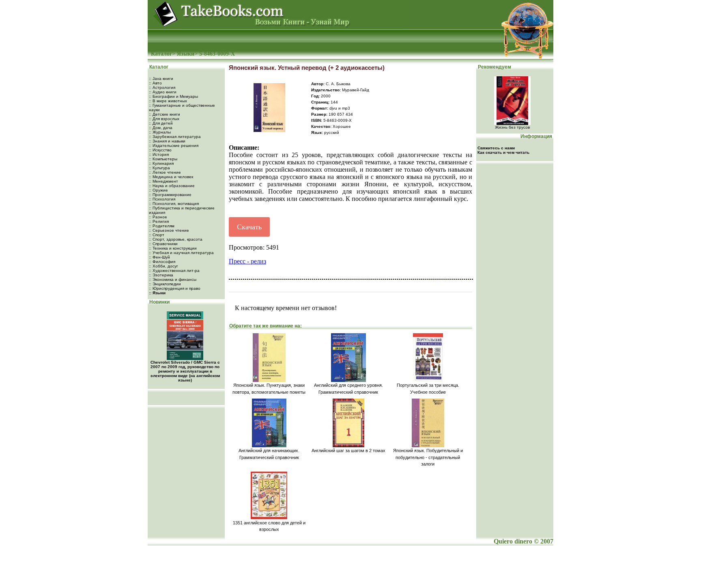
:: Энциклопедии (165, 284)
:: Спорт (156, 235)
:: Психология (162, 199)
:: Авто (155, 83)
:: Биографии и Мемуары (173, 96)
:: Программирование (170, 194)
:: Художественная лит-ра (174, 270)
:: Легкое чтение (165, 172)
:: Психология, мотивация (174, 203)
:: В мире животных (168, 101)
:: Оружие (158, 190)
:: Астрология (162, 87)
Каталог (161, 54)
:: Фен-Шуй (159, 257)
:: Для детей (161, 123)
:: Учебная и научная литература (181, 252)
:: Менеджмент (163, 181)
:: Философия (162, 261)
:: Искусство (160, 150)
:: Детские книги (164, 114)
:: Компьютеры (163, 159)
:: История (159, 154)
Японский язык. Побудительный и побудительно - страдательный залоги (428, 457)
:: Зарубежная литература (175, 136)
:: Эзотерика (161, 275)
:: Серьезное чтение (169, 230)
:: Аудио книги (162, 92)
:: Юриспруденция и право (174, 288)
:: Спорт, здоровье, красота (175, 239)
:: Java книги (161, 78)
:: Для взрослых (164, 118)
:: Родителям (161, 226)
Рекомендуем (494, 67)
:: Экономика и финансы (172, 279)
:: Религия (159, 221)
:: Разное (158, 217)
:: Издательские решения (173, 145)
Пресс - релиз (247, 261)
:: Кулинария (161, 163)
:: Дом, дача (160, 127)
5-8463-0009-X (217, 54)
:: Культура (159, 168)
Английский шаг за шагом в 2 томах (348, 450)
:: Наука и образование (172, 185)
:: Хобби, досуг (163, 266)
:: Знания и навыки (167, 141)
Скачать (249, 227)
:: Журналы (160, 132)
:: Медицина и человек (171, 177)
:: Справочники (163, 243)
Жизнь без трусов (512, 127)
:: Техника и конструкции (173, 248)
